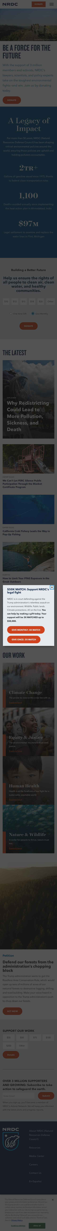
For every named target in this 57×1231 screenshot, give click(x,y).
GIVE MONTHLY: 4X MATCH (26, 630)
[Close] (52, 587)
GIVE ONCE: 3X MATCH (24, 639)
